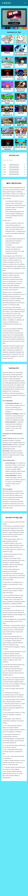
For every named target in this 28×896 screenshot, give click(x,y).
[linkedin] (12, 28)
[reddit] (25, 28)
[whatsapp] (20, 28)
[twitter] (7, 28)
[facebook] (3, 28)
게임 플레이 (15, 23)
